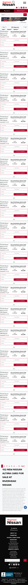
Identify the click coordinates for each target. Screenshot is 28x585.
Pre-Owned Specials (13, 546)
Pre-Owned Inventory (13, 543)
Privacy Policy (21, 579)
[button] (25, 507)
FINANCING (13, 535)
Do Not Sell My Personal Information (17, 580)
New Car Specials (13, 544)
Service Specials (13, 552)
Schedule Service (13, 554)
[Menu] (24, 3)
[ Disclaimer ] (23, 22)
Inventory (13, 539)
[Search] (25, 14)
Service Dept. (13, 551)
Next (23, 466)
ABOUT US (13, 533)
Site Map (3, 580)
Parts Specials (13, 557)
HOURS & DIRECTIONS (13, 537)
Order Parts (13, 555)
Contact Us (5, 579)
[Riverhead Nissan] (8, 3)
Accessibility (12, 579)
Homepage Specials (13, 547)
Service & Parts (13, 549)
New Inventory (13, 541)
